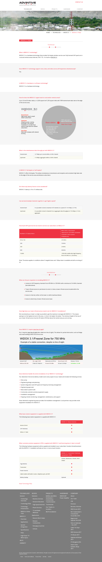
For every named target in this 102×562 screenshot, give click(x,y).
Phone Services (37, 507)
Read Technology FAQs (25, 483)
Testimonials (49, 504)
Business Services (38, 499)
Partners (73, 504)
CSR (72, 501)
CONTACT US (79, 2)
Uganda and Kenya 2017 (76, 538)
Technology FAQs (26, 503)
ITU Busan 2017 (75, 535)
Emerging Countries (38, 526)
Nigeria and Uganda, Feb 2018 (76, 519)
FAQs (22, 533)
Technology (57, 32)
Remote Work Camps (39, 518)
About (72, 496)
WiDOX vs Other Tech (25, 512)
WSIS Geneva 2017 (76, 532)
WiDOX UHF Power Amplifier (64, 497)
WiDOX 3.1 (66, 32)
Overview (23, 519)
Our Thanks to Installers (50, 508)
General (22, 496)
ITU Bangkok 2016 (76, 542)
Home (48, 32)
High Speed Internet (39, 504)
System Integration (24, 526)
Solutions (34, 496)
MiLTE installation (51, 512)
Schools (35, 529)
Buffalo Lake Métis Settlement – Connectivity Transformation (51, 499)
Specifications (25, 530)
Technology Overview (24, 500)
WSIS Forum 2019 (75, 509)
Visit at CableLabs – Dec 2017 (76, 524)
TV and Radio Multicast (36, 511)
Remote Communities (36, 522)
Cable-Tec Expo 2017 (75, 528)
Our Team (74, 498)
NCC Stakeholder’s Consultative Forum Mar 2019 (76, 514)
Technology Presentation (25, 507)
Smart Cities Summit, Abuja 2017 (75, 546)
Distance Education (38, 502)
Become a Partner (76, 506)
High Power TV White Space (25, 536)
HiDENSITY (23, 543)
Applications (24, 522)
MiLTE (21, 540)
